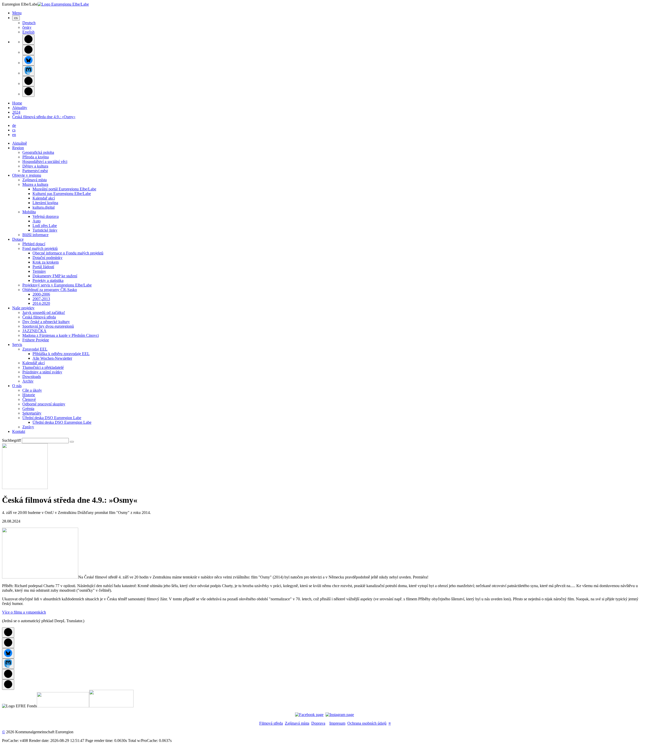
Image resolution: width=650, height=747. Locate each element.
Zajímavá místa (297, 723)
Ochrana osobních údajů (366, 723)
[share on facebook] (28, 39)
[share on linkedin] (28, 81)
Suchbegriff (11, 440)
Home (17, 103)
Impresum (337, 723)
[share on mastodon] (28, 71)
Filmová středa (271, 723)
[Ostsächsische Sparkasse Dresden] (111, 706)
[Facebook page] (309, 714)
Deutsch (29, 23)
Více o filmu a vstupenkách (24, 612)
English (28, 32)
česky (26, 27)
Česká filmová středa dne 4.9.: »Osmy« (43, 117)
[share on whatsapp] (28, 91)
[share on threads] (28, 50)
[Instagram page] (340, 714)
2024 (16, 112)
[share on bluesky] (28, 60)
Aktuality (19, 107)
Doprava (318, 723)
